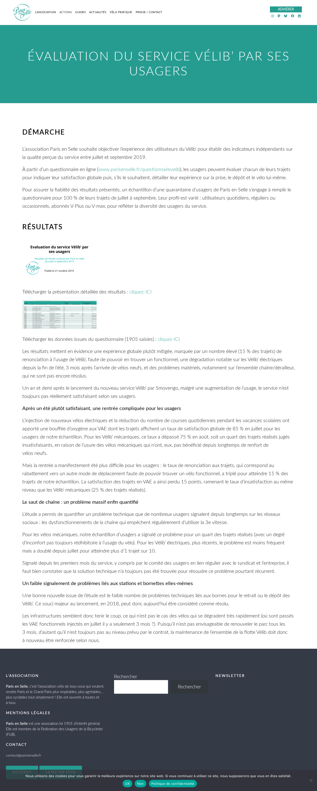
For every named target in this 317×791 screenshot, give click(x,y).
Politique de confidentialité (172, 784)
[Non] (310, 780)
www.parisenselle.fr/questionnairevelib (139, 169)
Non (140, 784)
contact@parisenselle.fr (23, 755)
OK (127, 784)
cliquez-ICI (141, 292)
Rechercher (125, 676)
